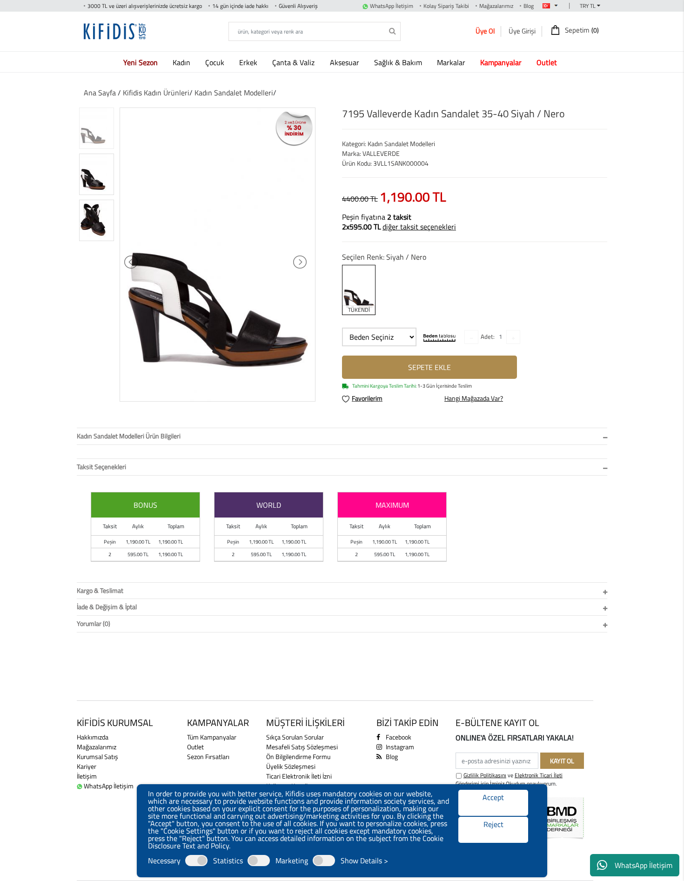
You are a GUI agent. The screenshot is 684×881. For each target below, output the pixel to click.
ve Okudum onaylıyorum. (509, 779)
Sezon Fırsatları (208, 756)
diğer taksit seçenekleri (419, 226)
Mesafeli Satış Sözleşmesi (302, 747)
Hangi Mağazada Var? (473, 398)
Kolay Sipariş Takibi (446, 5)
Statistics (228, 860)
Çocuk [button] (215, 62)
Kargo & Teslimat (100, 590)
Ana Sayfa (100, 92)
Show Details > (364, 860)
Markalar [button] (452, 62)
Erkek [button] (249, 62)
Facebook (397, 737)
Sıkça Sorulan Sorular (295, 737)
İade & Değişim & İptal (107, 607)
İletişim (87, 776)
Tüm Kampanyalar (211, 737)
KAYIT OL (562, 761)
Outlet (195, 747)
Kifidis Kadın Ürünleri (156, 92)
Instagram (399, 747)
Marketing (291, 860)
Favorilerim (367, 398)
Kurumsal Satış (97, 756)
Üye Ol (485, 31)
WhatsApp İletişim (643, 865)
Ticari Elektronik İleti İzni (299, 776)
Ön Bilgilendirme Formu (298, 756)
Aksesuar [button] (345, 62)
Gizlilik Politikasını (484, 775)
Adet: (488, 336)
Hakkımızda (92, 737)
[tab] (342, 436)
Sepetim (581, 30)
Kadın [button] (182, 62)
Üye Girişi (522, 31)
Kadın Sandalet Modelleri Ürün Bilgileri (129, 436)
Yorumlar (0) (93, 623)
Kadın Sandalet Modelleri (233, 92)
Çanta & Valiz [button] (294, 62)
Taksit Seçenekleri (101, 466)
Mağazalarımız (496, 5)
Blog (528, 5)
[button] (142, 62)
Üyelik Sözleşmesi (290, 766)
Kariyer (86, 766)
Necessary (164, 860)
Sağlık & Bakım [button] (399, 62)
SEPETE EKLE (429, 367)
